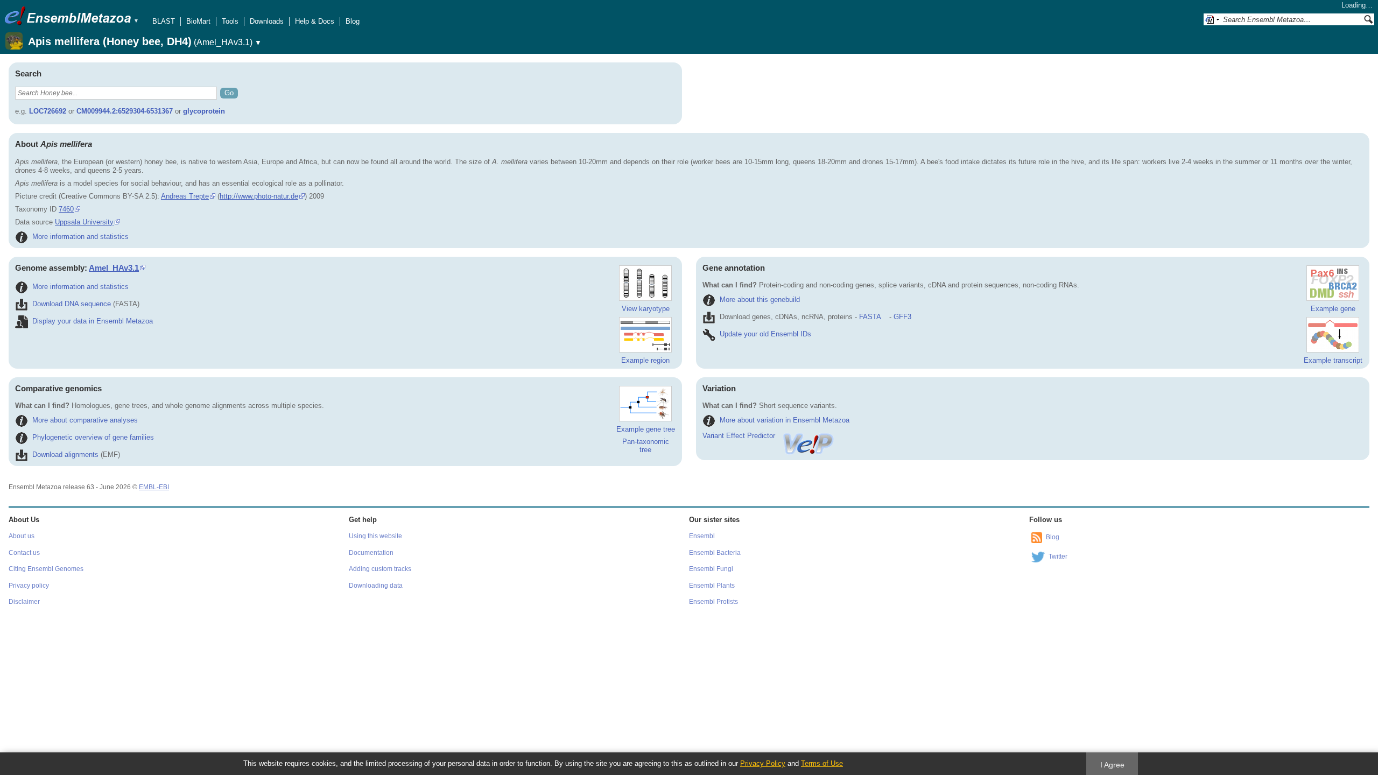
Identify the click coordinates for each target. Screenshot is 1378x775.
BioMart (198, 21)
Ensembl (702, 536)
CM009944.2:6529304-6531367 (124, 111)
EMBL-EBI (154, 487)
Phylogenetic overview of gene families (93, 437)
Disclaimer (24, 601)
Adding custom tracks (380, 569)
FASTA (870, 317)
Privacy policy (29, 585)
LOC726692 (47, 111)
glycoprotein (204, 111)
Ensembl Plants (712, 585)
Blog (353, 21)
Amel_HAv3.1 (114, 267)
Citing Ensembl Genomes (46, 569)
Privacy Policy (762, 763)
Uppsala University (84, 222)
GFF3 (902, 317)
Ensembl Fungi (711, 569)
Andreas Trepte (185, 196)
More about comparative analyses (85, 420)
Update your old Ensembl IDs (765, 334)
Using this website (375, 536)
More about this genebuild (760, 299)
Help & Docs (314, 21)
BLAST (163, 21)
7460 (66, 209)
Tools (230, 21)
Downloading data (376, 585)
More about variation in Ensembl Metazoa (784, 420)
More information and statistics (80, 236)
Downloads (267, 21)
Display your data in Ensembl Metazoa (92, 321)
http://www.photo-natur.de (259, 196)
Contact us (24, 552)
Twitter (1058, 556)
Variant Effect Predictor (738, 436)
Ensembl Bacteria (715, 552)
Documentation (371, 552)
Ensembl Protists (713, 601)
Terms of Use (822, 763)
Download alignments (65, 454)
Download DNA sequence (71, 304)
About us (21, 536)
